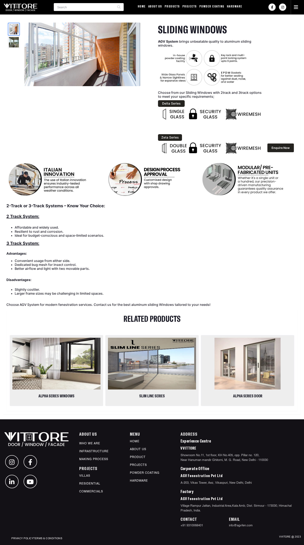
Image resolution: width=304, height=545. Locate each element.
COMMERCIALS (91, 491)
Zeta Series (170, 137)
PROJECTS (189, 6)
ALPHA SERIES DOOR (247, 395)
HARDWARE (234, 6)
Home (142, 6)
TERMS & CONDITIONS (47, 538)
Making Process (93, 459)
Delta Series (171, 103)
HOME (134, 441)
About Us (155, 6)
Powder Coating (211, 6)
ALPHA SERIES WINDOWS (56, 395)
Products (172, 6)
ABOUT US (138, 449)
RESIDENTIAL (89, 483)
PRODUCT (138, 457)
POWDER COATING (144, 472)
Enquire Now (281, 148)
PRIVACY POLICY (22, 538)
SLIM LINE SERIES (152, 395)
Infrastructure (94, 451)
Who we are (89, 443)
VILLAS (84, 475)
